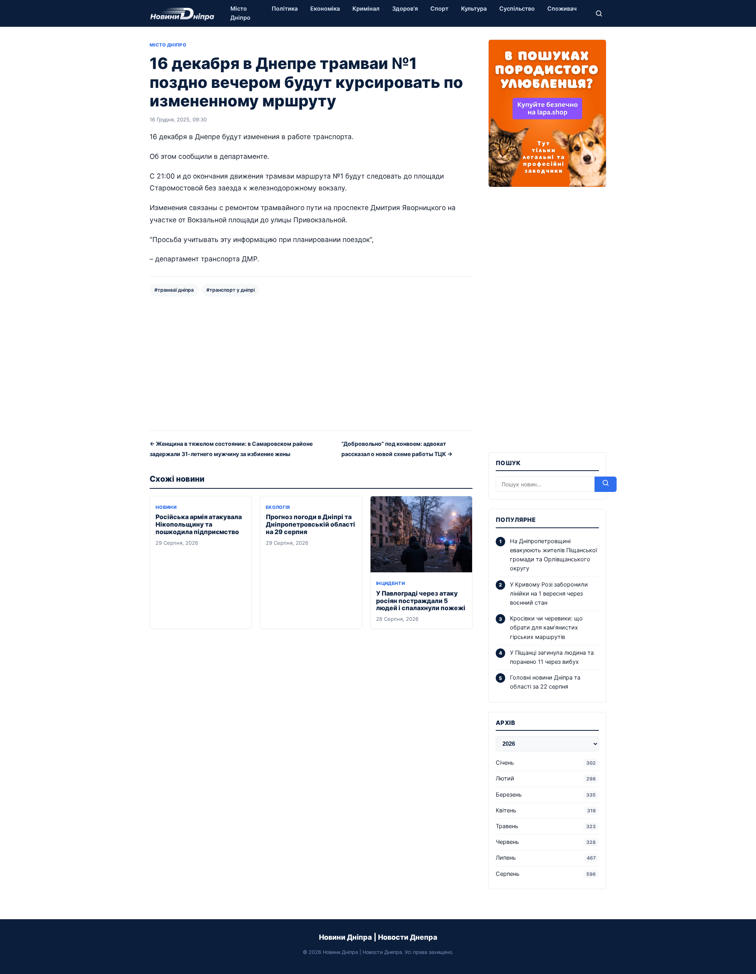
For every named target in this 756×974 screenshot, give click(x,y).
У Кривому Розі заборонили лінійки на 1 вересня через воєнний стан (549, 593)
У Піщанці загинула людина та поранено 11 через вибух (552, 657)
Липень (546, 857)
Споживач (561, 8)
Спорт (439, 8)
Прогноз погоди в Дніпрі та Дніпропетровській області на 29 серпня (310, 524)
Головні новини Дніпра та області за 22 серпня (545, 682)
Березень (546, 794)
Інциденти (390, 583)
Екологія (278, 507)
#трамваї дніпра (174, 290)
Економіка (325, 8)
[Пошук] (598, 13)
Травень (546, 826)
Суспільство (517, 8)
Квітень (546, 810)
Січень (546, 762)
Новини (166, 507)
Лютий (546, 778)
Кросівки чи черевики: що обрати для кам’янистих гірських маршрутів (546, 627)
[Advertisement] (311, 362)
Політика (285, 8)
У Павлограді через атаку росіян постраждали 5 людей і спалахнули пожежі (420, 600)
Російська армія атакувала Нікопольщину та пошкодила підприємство (199, 524)
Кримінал (366, 8)
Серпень (546, 873)
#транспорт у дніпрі (230, 290)
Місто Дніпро (240, 13)
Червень (546, 841)
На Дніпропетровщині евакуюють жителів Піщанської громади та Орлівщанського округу (553, 555)
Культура (474, 8)
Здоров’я (405, 8)
